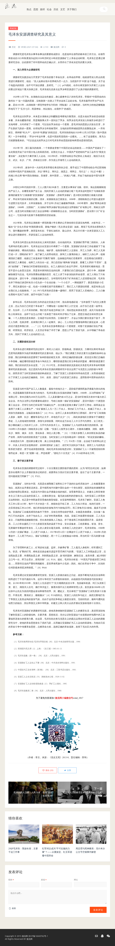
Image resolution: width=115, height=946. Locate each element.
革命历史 (13, 28)
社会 (49, 9)
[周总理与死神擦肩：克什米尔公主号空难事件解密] (91, 834)
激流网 (56, 47)
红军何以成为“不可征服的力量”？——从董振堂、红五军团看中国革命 (57, 852)
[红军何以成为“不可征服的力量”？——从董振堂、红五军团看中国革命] (57, 834)
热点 (29, 9)
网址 (76, 879)
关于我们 (72, 9)
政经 (42, 9)
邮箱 (44, 879)
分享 (68, 770)
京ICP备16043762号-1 (38, 936)
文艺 (62, 9)
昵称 (11, 879)
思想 (35, 9)
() (49, 770)
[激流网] (11, 5)
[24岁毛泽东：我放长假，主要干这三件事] (23, 834)
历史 (56, 9)
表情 (13, 908)
